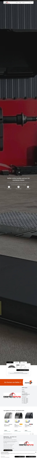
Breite (17, 366)
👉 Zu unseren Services (8, 450)
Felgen (20, 2)
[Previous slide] (30, 434)
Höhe (21, 366)
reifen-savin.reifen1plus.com (26, 394)
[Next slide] (33, 434)
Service (23, 2)
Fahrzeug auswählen (24, 373)
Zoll (25, 366)
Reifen (17, 2)
